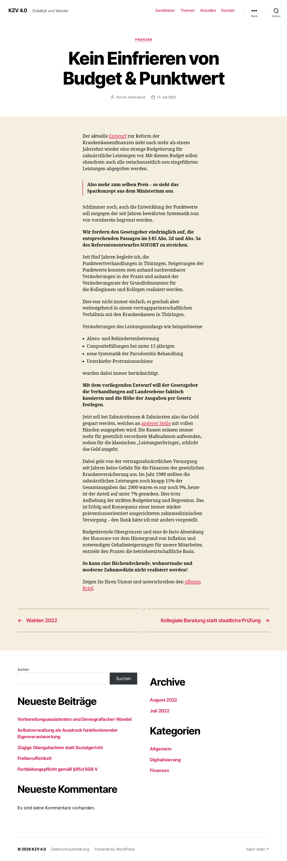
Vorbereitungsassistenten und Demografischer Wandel (74, 719)
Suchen (23, 669)
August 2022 (163, 700)
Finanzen (143, 40)
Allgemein (160, 748)
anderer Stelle (156, 423)
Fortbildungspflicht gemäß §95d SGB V (57, 769)
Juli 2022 (159, 710)
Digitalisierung (165, 759)
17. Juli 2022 (166, 97)
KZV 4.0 (17, 10)
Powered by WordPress (114, 849)
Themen (187, 10)
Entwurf (117, 136)
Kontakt (228, 10)
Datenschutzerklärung (70, 849)
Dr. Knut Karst (134, 97)
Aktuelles (208, 10)
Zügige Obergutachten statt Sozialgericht (60, 747)
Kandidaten (165, 10)
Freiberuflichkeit (34, 758)
